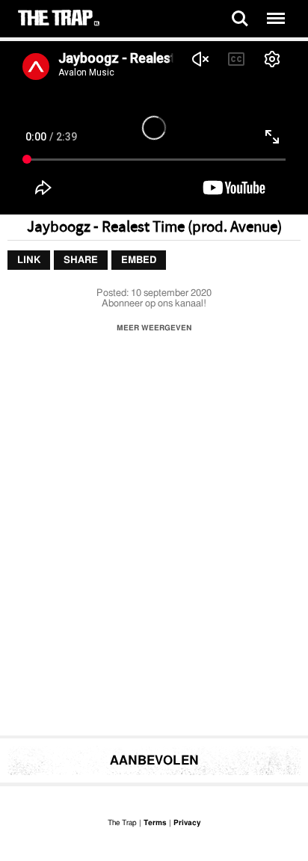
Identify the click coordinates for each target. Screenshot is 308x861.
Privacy (186, 823)
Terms (155, 823)
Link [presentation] (28, 260)
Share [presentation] (81, 260)
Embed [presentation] (138, 260)
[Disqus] (154, 538)
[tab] (28, 261)
